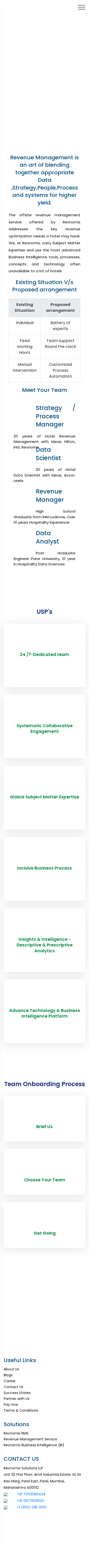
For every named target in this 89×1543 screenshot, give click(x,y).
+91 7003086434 (31, 1494)
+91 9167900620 (30, 1500)
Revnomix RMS (16, 1433)
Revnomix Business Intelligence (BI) (34, 1445)
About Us (11, 1369)
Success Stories (17, 1392)
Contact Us (13, 1386)
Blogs (8, 1375)
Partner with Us (16, 1398)
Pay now (11, 1404)
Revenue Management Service (30, 1439)
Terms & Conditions (21, 1410)
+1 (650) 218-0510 (31, 1507)
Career (10, 1381)
